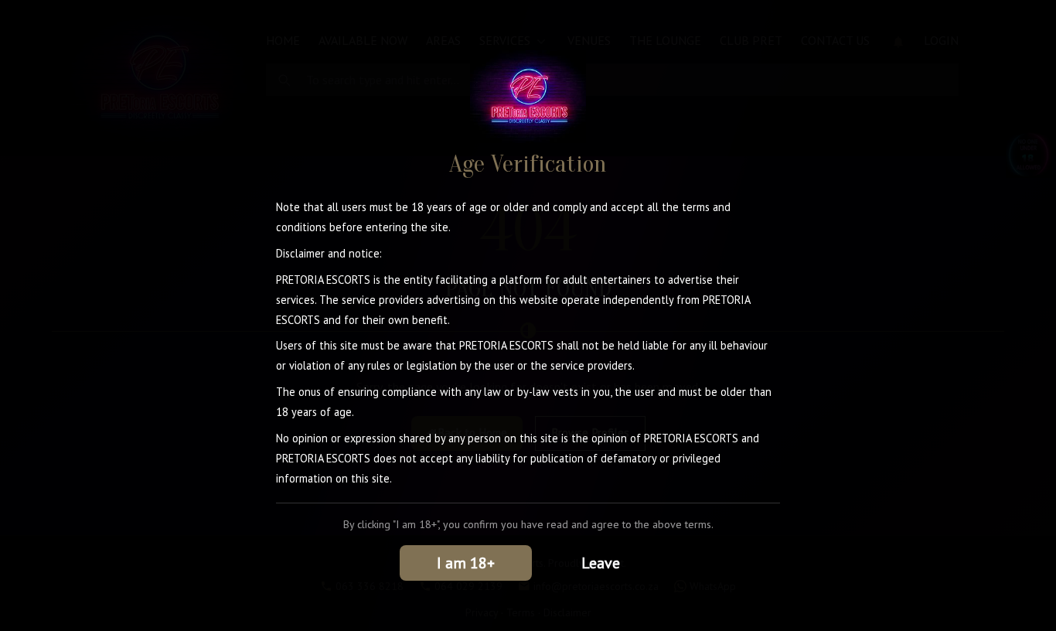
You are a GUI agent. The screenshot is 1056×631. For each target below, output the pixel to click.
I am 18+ (466, 563)
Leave (600, 563)
